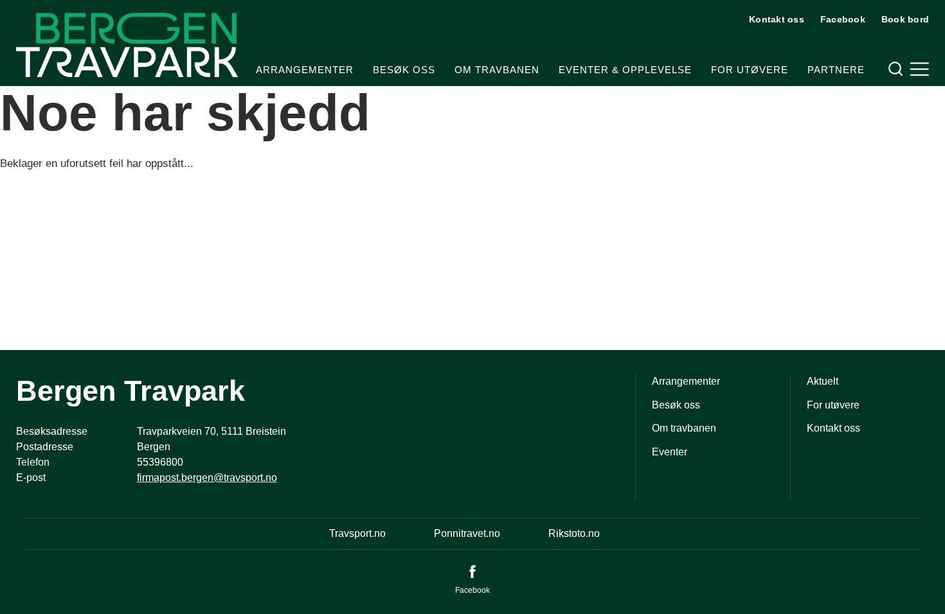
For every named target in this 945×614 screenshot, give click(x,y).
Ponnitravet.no (467, 533)
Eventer (669, 451)
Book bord (905, 19)
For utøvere (749, 69)
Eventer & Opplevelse (625, 69)
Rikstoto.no (574, 533)
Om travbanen (497, 69)
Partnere (836, 69)
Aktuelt (822, 381)
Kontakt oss (776, 19)
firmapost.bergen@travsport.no (207, 477)
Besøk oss (404, 69)
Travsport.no (357, 533)
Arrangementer (305, 69)
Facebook (842, 19)
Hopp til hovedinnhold (48, 8)
